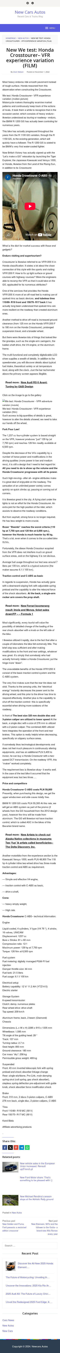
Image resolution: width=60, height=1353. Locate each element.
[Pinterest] (27, 3)
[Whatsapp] (27, 1147)
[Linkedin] (32, 3)
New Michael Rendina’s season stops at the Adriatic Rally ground (36, 1198)
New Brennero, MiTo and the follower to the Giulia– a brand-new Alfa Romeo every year (44, 1227)
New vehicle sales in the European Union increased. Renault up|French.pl (37, 1166)
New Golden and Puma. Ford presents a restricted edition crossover (14, 1225)
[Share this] (4, 1147)
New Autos (17, 1212)
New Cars (7, 1330)
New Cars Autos (30, 12)
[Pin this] (16, 1147)
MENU (52, 28)
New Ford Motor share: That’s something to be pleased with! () (36, 1179)
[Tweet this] (10, 1147)
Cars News (8, 1320)
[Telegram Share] (21, 1147)
